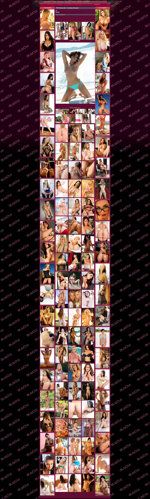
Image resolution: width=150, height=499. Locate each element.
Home (42, 4)
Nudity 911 (74, 1)
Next (79, 40)
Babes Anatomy (68, 1)
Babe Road (80, 1)
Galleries (50, 4)
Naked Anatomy (61, 1)
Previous (72, 40)
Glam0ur (54, 1)
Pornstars (78, 4)
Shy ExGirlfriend (86, 1)
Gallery (75, 40)
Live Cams (68, 4)
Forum (59, 4)
